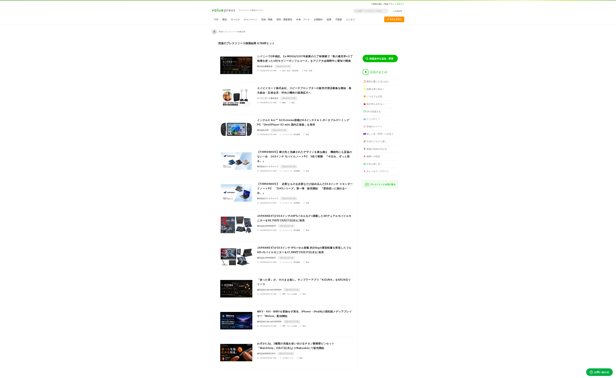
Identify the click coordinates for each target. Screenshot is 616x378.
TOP (216, 19)
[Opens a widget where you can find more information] (599, 372)
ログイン (400, 4)
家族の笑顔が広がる (377, 149)
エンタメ (350, 19)
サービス (235, 19)
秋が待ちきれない (376, 104)
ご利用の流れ (376, 4)
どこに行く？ (373, 119)
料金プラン (389, 4)
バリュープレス (223, 10)
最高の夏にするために (378, 81)
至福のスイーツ (374, 126)
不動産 (338, 19)
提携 (329, 19)
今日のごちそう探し (377, 141)
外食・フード (303, 19)
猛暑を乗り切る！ (376, 89)
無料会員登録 (394, 19)
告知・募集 (267, 19)
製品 (224, 19)
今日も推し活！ (374, 164)
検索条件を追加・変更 (381, 58)
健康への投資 (373, 156)
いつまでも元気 (374, 96)
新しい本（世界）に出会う (380, 134)
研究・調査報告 (284, 19)
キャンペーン (250, 19)
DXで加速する (374, 111)
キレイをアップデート (378, 171)
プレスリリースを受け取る (383, 184)
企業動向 (318, 19)
